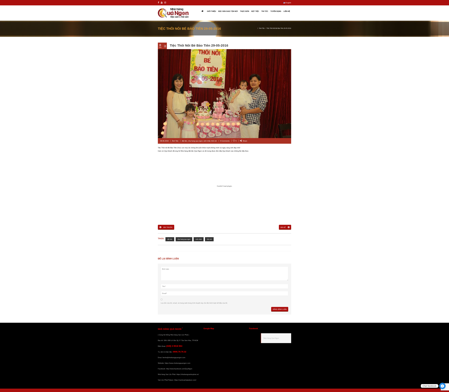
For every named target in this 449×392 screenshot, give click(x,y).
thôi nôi (214, 141)
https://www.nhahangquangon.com (177, 363)
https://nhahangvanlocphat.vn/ (187, 374)
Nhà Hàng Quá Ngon (271, 338)
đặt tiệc (184, 141)
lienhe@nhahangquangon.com (174, 357)
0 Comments (225, 141)
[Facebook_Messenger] (442, 386)
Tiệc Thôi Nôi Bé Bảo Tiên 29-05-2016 (199, 45)
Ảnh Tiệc (262, 28)
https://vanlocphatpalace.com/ (185, 380)
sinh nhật (207, 141)
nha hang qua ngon (195, 141)
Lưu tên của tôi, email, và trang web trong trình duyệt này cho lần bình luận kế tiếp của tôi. (194, 303)
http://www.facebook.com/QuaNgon (179, 369)
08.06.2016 (164, 141)
